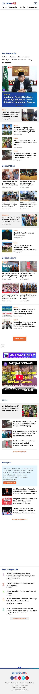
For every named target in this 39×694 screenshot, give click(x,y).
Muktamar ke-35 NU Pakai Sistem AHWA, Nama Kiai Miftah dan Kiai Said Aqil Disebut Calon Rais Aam (21, 610)
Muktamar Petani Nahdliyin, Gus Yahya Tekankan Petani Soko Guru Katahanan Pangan (19, 99)
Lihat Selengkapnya (19, 618)
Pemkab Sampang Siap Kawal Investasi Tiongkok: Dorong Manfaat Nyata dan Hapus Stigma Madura (24, 130)
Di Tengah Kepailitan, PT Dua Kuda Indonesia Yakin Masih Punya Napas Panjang (25, 155)
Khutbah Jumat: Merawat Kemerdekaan (24, 234)
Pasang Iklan (15, 683)
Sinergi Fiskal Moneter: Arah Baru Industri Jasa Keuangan (28, 296)
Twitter (24, 681)
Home (4, 7)
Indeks (22, 7)
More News (19, 339)
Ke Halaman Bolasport (19, 519)
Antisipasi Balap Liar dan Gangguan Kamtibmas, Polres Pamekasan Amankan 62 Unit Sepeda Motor (28, 183)
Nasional (7, 94)
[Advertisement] (19, 29)
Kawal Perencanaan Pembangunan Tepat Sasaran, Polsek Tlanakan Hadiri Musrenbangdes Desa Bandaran (9, 204)
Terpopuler (13, 7)
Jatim (5, 57)
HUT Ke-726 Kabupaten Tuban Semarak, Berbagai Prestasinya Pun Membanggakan (20, 576)
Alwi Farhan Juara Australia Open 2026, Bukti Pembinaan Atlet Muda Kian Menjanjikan (25, 491)
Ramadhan (7, 63)
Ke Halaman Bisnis (19, 451)
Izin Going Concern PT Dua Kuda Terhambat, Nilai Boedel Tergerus (25, 142)
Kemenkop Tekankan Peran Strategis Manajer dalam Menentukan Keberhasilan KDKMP (25, 324)
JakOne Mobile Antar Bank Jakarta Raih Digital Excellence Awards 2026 (27, 275)
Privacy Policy (23, 685)
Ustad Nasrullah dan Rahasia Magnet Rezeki (21, 592)
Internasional (33, 7)
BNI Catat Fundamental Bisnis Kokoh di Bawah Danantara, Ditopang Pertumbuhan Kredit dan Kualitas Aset (10, 275)
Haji (31, 60)
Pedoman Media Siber (27, 683)
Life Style (6, 60)
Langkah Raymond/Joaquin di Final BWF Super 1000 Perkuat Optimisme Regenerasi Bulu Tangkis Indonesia (25, 501)
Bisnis (13, 57)
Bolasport (6, 462)
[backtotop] (19, 668)
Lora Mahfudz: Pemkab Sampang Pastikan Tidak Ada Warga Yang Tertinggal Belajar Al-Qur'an (10, 183)
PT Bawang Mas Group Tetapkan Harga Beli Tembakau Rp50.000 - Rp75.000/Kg (11, 114)
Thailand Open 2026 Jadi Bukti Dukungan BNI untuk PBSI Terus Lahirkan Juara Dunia (24, 510)
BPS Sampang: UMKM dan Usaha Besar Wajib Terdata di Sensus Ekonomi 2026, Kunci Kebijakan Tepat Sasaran (28, 204)
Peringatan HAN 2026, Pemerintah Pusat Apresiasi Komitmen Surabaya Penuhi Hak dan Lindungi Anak (10, 296)
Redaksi (7, 683)
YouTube (28, 681)
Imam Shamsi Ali (19, 60)
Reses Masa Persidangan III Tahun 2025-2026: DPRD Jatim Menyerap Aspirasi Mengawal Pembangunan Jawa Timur (24, 312)
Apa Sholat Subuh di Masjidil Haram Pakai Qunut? (20, 584)
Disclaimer (14, 685)
